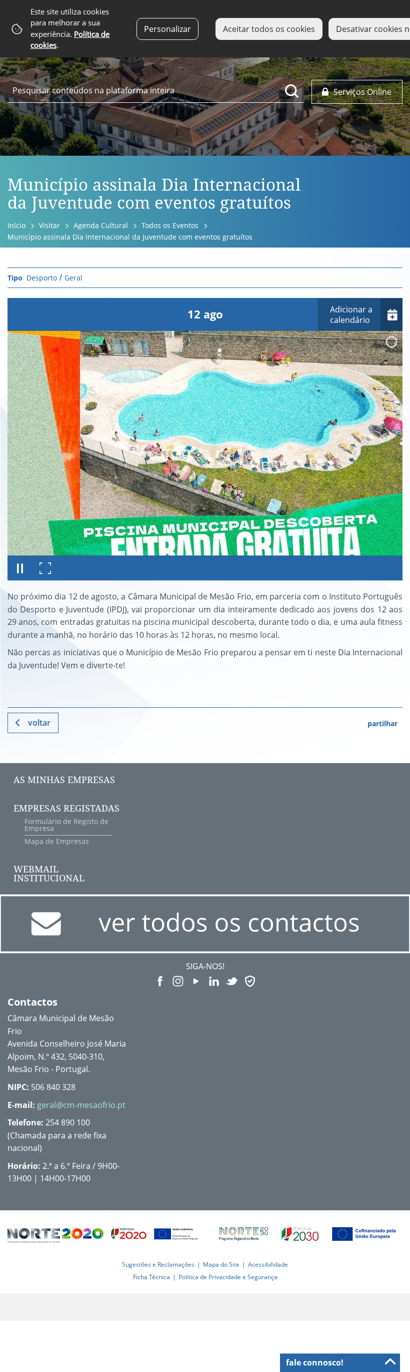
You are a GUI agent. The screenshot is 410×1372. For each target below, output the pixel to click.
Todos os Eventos (170, 225)
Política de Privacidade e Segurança (228, 1277)
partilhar (383, 723)
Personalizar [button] (167, 28)
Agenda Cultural (101, 225)
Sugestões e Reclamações (158, 1264)
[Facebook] (160, 980)
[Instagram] (178, 980)
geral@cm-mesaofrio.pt (81, 1104)
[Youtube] (196, 980)
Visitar (49, 225)
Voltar (39, 722)
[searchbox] (156, 90)
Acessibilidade (268, 1264)
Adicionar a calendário (351, 314)
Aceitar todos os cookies (269, 28)
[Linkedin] (214, 980)
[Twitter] (232, 980)
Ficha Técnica (151, 1277)
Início (17, 225)
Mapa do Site (221, 1264)
